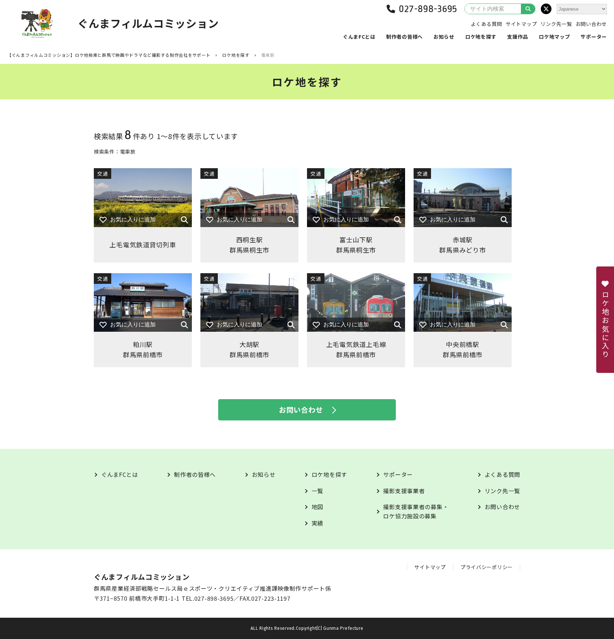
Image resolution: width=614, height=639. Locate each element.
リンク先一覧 (556, 23)
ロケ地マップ (554, 36)
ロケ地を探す (480, 36)
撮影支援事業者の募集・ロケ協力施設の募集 (415, 511)
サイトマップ (521, 23)
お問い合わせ (591, 23)
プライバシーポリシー (486, 567)
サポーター (594, 36)
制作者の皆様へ (404, 36)
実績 (317, 523)
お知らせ (443, 36)
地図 (317, 506)
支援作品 (517, 36)
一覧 (317, 490)
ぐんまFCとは (359, 36)
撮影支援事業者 (404, 490)
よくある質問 (486, 23)
